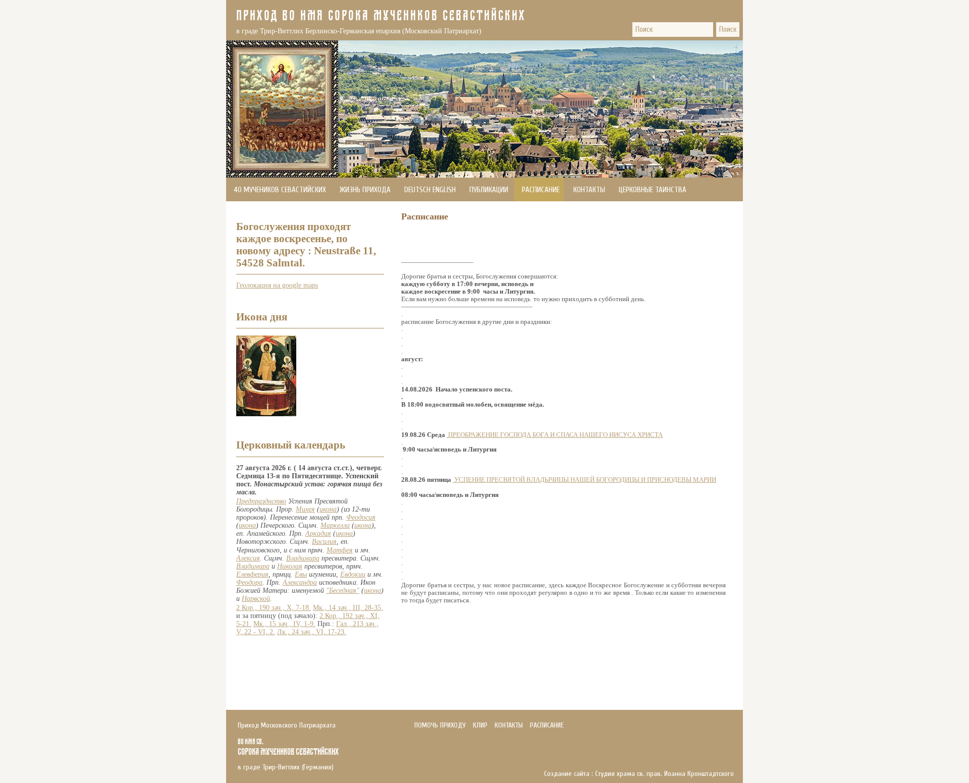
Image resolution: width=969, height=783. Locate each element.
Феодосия (360, 517)
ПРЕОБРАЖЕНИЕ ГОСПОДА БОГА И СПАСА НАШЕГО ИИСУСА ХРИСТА (555, 434)
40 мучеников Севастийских (280, 190)
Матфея (340, 550)
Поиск (727, 29)
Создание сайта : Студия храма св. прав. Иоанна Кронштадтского (639, 774)
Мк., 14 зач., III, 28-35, (348, 607)
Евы (301, 574)
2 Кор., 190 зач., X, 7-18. (273, 607)
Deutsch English (430, 190)
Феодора (249, 582)
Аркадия (318, 533)
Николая (289, 566)
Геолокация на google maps (277, 285)
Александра (300, 582)
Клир (480, 725)
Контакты (589, 190)
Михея (305, 509)
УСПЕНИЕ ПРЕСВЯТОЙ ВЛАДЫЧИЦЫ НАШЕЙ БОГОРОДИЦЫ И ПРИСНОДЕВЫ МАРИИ (585, 479)
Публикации (488, 190)
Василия (324, 541)
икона (328, 509)
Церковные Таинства (652, 190)
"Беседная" (342, 590)
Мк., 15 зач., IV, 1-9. (284, 624)
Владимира (302, 558)
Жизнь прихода (365, 190)
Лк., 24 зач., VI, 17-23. (311, 632)
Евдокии (352, 574)
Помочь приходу (261, 213)
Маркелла (335, 525)
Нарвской (256, 598)
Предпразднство (261, 501)
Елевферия (252, 574)
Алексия (248, 558)
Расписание (541, 190)
